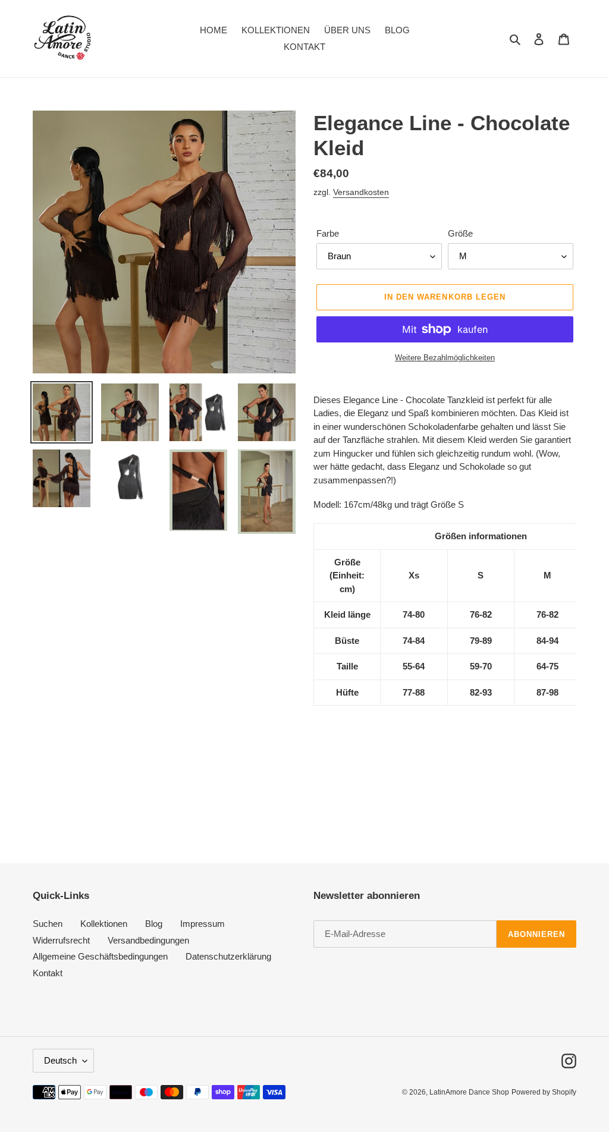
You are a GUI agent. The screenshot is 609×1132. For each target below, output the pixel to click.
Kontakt (47, 973)
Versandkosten (361, 192)
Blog (153, 924)
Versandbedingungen (148, 940)
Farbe (327, 233)
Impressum (202, 924)
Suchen (47, 924)
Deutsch (60, 1060)
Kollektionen (103, 924)
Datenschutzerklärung (228, 956)
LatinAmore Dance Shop (469, 1092)
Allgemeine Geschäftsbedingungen (100, 956)
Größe (460, 233)
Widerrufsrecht (61, 940)
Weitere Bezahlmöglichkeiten (445, 357)
